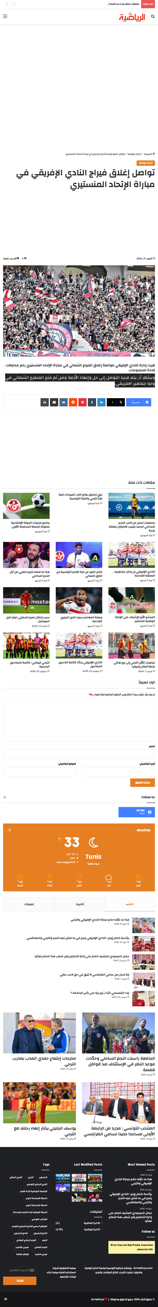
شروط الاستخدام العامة (64, 1270)
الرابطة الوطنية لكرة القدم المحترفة (30, 1212)
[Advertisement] (79, 57)
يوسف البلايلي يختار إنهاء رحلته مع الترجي (45, 1131)
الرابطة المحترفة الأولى (36, 1198)
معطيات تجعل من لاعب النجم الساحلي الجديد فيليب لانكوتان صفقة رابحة (104, 4)
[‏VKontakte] (63, 402)
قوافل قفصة (22, 1254)
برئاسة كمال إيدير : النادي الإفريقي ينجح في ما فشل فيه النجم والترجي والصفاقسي (78, 938)
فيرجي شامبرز (41, 1254)
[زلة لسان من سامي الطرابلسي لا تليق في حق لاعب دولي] (143, 980)
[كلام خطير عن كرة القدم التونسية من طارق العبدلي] (79, 555)
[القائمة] (5, 18)
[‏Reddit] (73, 402)
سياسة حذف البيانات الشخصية (61, 1274)
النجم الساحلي (41, 1247)
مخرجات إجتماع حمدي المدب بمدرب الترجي (44, 1061)
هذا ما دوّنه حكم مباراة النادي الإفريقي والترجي (100, 919)
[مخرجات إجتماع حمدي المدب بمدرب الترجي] (39, 1033)
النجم (44, 1240)
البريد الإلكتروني (147, 764)
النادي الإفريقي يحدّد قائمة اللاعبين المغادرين (80, 664)
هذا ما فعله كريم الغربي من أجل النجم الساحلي (30, 574)
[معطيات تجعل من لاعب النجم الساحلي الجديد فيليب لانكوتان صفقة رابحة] (131, 506)
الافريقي (43, 1177)
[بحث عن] (153, 18)
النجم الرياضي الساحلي (26, 1240)
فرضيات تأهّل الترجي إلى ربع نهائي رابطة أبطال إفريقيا (134, 664)
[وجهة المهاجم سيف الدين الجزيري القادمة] (79, 600)
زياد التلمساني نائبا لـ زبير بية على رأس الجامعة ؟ (100, 993)
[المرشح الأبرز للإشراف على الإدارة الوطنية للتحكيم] (131, 600)
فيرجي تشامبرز (22, 1247)
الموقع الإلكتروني (67, 764)
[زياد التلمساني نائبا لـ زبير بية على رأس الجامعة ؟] (143, 998)
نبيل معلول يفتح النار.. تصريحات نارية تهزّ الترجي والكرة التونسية (80, 496)
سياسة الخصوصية (67, 1268)
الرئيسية (148, 154)
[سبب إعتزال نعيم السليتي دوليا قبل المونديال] (26, 600)
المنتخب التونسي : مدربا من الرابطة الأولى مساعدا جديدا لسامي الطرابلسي (119, 1131)
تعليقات (29, 904)
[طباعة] (45, 402)
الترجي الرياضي (16, 1177)
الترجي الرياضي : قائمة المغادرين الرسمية (30, 664)
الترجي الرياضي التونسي (37, 1184)
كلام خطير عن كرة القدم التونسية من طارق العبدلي (79, 574)
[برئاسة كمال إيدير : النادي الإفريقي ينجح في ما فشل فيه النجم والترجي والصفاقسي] (143, 943)
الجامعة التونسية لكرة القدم (33, 1191)
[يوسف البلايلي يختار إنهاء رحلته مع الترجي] (39, 1102)
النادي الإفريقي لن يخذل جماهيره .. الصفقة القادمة (134, 573)
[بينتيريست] (82, 402)
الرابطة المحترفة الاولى (36, 1205)
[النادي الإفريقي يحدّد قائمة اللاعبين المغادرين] (79, 646)
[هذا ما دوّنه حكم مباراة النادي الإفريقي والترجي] (143, 925)
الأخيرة (80, 904)
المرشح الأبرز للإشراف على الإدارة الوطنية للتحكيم (135, 619)
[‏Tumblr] (92, 402)
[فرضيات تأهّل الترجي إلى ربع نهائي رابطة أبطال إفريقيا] (131, 646)
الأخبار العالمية (92, 1223)
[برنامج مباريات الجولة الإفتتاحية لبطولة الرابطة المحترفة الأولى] (26, 506)
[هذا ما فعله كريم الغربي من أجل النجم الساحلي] (26, 555)
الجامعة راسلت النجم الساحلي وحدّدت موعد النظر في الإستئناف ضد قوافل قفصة (120, 1064)
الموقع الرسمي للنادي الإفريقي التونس (29, 1226)
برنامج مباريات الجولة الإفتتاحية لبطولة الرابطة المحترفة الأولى (30, 524)
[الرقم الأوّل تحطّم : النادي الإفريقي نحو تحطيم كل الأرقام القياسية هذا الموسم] (79, 1178)
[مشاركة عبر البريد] (54, 402)
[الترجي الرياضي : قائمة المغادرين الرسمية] (26, 646)
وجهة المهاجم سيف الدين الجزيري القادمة (81, 619)
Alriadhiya (97, 1299)
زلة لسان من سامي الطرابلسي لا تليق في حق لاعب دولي (94, 974)
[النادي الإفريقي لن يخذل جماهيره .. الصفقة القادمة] (131, 555)
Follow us (148, 1231)
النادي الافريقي (21, 1233)
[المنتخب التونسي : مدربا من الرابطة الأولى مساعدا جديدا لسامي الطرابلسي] (118, 1102)
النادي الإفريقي (40, 1233)
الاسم (152, 746)
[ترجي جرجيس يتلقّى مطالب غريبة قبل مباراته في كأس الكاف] (95, 1178)
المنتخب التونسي (39, 1219)
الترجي (31, 1177)
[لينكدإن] (101, 402)
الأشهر (130, 904)
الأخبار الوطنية (134, 154)
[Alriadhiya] (132, 16)
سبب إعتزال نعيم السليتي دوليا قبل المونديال (28, 619)
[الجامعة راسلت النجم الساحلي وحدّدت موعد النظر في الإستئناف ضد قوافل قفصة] (118, 1033)
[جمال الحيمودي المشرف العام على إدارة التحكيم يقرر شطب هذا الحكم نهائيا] (143, 962)
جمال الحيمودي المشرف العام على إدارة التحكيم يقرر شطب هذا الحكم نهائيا (82, 956)
